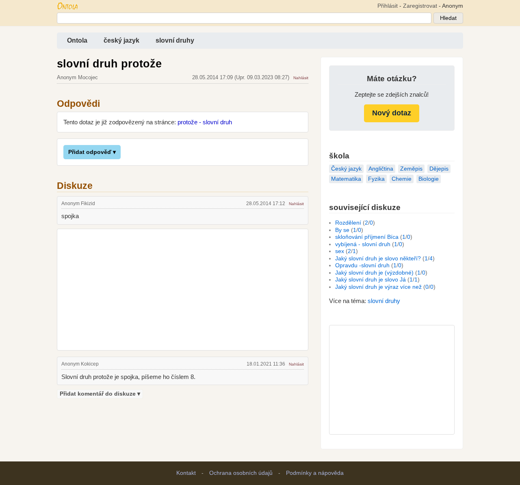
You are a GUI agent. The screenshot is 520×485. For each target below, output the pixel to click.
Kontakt (186, 473)
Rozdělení (348, 223)
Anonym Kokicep (80, 364)
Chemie (402, 179)
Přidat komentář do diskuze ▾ (100, 394)
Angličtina (380, 169)
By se (342, 230)
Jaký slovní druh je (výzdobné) (374, 273)
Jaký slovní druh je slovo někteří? (378, 258)
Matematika (346, 179)
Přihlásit (387, 6)
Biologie (428, 179)
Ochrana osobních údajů (241, 473)
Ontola (77, 40)
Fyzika (376, 179)
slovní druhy (175, 40)
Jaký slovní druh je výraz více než (378, 287)
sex (339, 251)
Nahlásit (300, 78)
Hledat (448, 18)
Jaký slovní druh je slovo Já (370, 280)
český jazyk (121, 40)
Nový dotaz (391, 113)
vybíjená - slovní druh (362, 244)
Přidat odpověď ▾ (92, 152)
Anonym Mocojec (77, 77)
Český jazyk (346, 169)
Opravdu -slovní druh (362, 265)
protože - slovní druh (205, 122)
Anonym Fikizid (78, 203)
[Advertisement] (182, 288)
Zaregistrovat (420, 6)
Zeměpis (411, 169)
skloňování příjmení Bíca (367, 237)
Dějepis (438, 169)
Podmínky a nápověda (315, 473)
